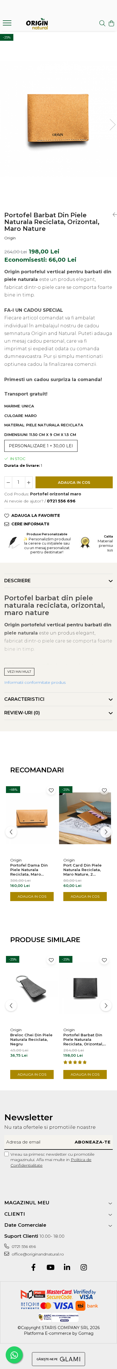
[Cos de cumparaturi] (111, 23)
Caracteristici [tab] (24, 699)
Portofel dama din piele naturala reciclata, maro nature (29, 869)
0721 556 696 (23, 1246)
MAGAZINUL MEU (26, 1202)
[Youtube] (50, 1268)
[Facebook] (33, 1268)
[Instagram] (84, 1268)
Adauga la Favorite (35, 515)
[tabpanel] (58, 119)
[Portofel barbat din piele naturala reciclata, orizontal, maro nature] (58, 119)
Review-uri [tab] (22, 712)
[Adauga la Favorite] (51, 790)
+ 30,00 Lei (41, 445)
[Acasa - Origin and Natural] (37, 23)
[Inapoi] (112, 214)
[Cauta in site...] (102, 23)
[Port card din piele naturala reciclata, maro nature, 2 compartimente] (85, 818)
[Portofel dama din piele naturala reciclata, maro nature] (32, 818)
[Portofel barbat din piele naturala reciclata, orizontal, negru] (85, 988)
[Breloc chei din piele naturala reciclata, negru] (32, 988)
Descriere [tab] (17, 580)
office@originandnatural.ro (37, 1254)
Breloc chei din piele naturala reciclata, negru (31, 1039)
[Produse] (8, 24)
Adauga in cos (74, 482)
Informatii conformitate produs (35, 682)
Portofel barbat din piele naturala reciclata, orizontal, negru (83, 1039)
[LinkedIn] (67, 1268)
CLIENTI (14, 1214)
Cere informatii (30, 523)
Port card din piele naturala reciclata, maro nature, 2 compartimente (82, 869)
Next (112, 124)
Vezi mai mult (19, 672)
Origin (10, 238)
